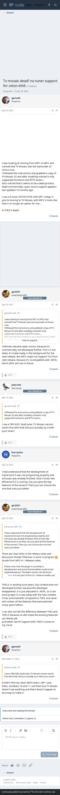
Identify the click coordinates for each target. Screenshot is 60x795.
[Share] (53, 110)
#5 (57, 518)
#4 (57, 464)
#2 (57, 304)
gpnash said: (10, 313)
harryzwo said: (11, 526)
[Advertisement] (30, 47)
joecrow (16, 384)
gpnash (9, 91)
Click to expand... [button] (30, 340)
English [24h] (9, 779)
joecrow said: (10, 667)
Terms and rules (23, 782)
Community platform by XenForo (28, 792)
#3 (57, 397)
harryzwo (17, 452)
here (10, 575)
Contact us (8, 782)
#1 (57, 110)
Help (35, 782)
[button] (5, 730)
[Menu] (4, 5)
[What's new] (49, 5)
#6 (57, 659)
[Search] (55, 5)
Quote (55, 215)
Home (43, 782)
